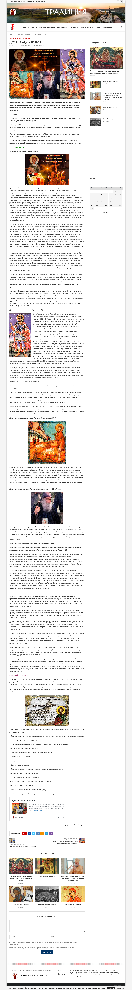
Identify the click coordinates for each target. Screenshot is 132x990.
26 (101, 205)
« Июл (105, 212)
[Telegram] (121, 1)
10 (92, 198)
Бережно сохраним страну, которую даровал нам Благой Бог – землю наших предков (72, 879)
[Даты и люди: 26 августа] (73, 894)
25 (97, 205)
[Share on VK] (38, 833)
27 (106, 205)
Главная (26, 27)
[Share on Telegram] (46, 833)
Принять (111, 988)
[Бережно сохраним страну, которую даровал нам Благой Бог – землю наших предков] (73, 866)
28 (111, 205)
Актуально (74, 27)
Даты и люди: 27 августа (21, 904)
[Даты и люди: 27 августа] (21, 894)
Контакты (61, 974)
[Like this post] (24, 833)
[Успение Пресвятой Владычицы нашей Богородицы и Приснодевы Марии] (21, 866)
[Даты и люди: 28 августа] (47, 866)
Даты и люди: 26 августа (73, 904)
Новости (34, 27)
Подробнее (120, 988)
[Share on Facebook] (29, 833)
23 (120, 202)
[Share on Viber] (51, 833)
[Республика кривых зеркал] (47, 894)
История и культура (87, 27)
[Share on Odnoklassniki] (42, 833)
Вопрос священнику (104, 27)
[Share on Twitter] (33, 833)
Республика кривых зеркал (47, 904)
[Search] (122, 27)
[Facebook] (118, 1)
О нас (60, 971)
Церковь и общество (47, 27)
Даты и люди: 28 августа (47, 876)
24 (92, 205)
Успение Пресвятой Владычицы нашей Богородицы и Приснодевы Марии (21, 879)
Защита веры (62, 27)
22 (115, 202)
